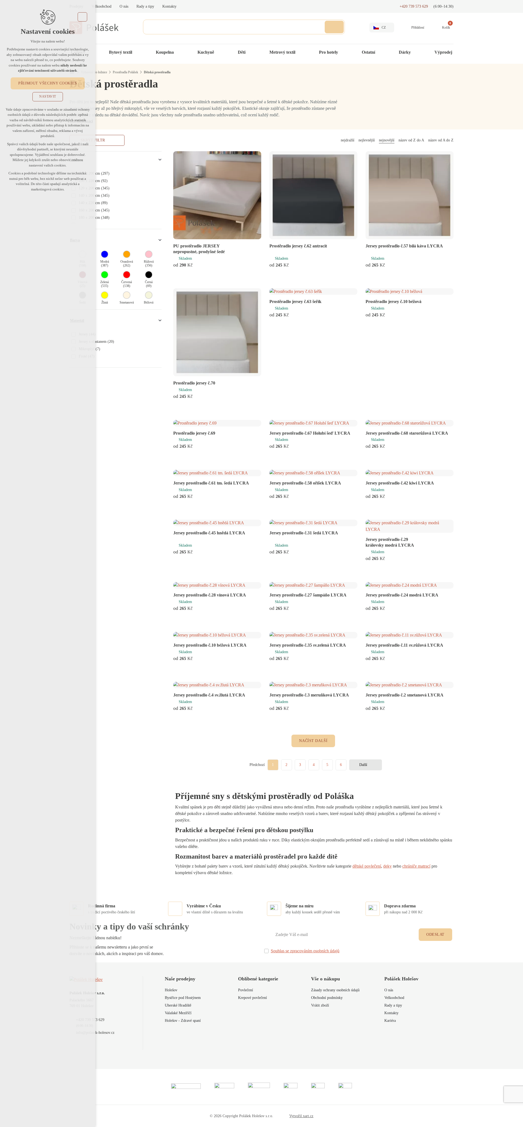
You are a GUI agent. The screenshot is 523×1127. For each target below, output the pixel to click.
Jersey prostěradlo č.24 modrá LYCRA (402, 595)
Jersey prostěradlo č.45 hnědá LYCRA (209, 533)
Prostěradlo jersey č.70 (194, 383)
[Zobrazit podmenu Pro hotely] (343, 52)
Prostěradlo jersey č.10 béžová (393, 301)
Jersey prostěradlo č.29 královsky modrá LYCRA (390, 542)
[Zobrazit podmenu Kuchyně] (219, 52)
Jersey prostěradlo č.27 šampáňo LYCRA (307, 595)
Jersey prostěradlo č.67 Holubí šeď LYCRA (309, 433)
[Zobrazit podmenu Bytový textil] (137, 52)
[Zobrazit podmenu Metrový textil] (301, 52)
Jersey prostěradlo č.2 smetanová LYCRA (404, 695)
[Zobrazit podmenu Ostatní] (380, 52)
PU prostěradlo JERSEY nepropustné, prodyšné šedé (199, 249)
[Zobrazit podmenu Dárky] (416, 52)
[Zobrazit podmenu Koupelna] (179, 52)
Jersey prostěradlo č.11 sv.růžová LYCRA (404, 645)
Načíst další (313, 741)
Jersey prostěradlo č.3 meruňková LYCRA (309, 695)
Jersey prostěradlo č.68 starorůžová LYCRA (407, 433)
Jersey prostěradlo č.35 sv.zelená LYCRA (307, 645)
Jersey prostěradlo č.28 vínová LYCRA (209, 595)
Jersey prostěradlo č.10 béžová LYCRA (210, 645)
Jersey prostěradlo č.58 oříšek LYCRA (305, 483)
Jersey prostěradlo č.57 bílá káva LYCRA (404, 246)
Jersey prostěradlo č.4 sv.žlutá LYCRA (209, 695)
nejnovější (386, 140)
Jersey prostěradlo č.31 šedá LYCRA (303, 533)
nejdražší (347, 140)
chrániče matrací (416, 866)
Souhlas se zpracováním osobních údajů (305, 951)
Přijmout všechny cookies (47, 83)
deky (387, 866)
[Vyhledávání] (244, 27)
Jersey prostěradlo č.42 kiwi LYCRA (400, 483)
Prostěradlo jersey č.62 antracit (298, 246)
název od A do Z (441, 140)
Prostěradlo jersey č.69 (194, 433)
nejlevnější (366, 140)
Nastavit (47, 96)
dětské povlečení (366, 866)
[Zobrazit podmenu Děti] (251, 52)
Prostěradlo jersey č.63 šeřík (295, 301)
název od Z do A (411, 140)
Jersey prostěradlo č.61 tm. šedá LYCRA (211, 483)
